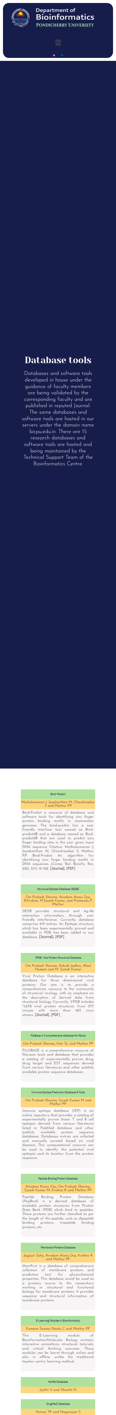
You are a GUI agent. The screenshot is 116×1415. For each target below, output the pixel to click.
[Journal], (46, 936)
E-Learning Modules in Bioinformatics (58, 1320)
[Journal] (57, 868)
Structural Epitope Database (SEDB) (58, 889)
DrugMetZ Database (58, 1404)
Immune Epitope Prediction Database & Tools (58, 1092)
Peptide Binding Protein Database (58, 1178)
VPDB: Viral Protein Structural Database (58, 958)
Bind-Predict (58, 794)
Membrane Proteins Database (58, 1247)
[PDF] (70, 868)
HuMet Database (58, 1382)
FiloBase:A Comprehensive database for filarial (58, 1035)
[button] (58, 42)
